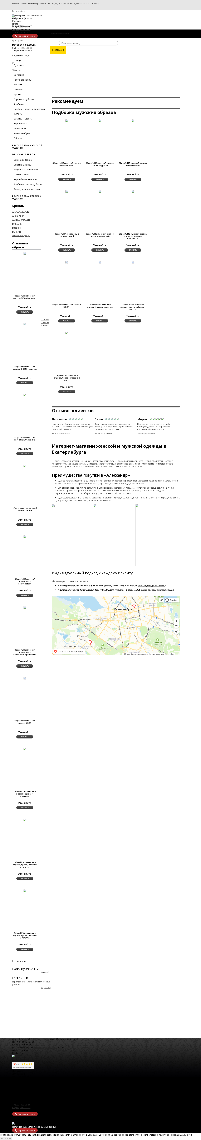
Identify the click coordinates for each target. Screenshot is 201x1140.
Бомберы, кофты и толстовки (29, 108)
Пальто (18, 55)
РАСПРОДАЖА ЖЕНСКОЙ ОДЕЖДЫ (27, 197)
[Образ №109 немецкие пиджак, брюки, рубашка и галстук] (133, 262)
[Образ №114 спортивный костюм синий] (66, 191)
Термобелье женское (25, 179)
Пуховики (19, 65)
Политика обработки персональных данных (34, 1126)
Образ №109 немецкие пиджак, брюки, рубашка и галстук (25, 864)
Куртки (17, 69)
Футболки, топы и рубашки (28, 184)
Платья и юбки (21, 174)
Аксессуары (20, 128)
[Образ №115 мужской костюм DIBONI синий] (133, 120)
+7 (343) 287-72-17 (21, 1107)
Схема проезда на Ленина (151, 585)
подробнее (45, 972)
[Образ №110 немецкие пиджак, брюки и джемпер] (100, 262)
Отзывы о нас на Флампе (45, 322)
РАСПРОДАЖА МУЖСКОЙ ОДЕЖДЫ (27, 146)
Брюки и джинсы (22, 164)
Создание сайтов (8, 1135)
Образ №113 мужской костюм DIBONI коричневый (24, 581)
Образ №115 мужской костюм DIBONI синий (24, 438)
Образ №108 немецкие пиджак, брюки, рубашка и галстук (25, 935)
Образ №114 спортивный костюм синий (25, 509)
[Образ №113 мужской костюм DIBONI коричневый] (100, 191)
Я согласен (6, 1138)
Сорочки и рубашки (24, 99)
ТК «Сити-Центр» (65, 3)
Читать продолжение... (61, 433)
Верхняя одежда (23, 50)
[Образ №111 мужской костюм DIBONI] (66, 262)
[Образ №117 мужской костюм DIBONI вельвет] (66, 120)
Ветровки (19, 74)
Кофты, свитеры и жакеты (27, 169)
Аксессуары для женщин (27, 188)
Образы (18, 138)
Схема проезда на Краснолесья (157, 589)
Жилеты (18, 113)
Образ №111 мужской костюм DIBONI (24, 721)
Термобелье (20, 123)
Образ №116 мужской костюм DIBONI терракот (25, 367)
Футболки (19, 104)
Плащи (17, 60)
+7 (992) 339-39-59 (21, 1104)
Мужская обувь (22, 133)
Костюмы (18, 84)
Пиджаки (18, 89)
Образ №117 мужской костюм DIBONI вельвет (24, 296)
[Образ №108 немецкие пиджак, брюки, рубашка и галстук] (66, 332)
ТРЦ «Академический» (45, 1047)
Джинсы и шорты (23, 118)
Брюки (17, 94)
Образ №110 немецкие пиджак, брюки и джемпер (25, 793)
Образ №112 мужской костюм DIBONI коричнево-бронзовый (24, 652)
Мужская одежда (24, 45)
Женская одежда (23, 154)
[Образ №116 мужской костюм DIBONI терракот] (100, 120)
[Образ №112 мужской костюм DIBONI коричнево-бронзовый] (133, 191)
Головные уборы (22, 79)
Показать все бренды (21, 235)
